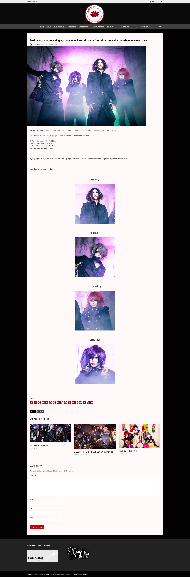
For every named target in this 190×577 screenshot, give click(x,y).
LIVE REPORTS (84, 27)
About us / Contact (143, 27)
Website (33, 517)
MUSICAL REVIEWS (98, 27)
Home (42, 27)
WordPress (77, 574)
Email (32, 508)
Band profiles (59, 27)
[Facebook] (151, 1)
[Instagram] (159, 1)
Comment (34, 475)
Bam (85, 574)
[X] (156, 1)
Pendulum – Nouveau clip (128, 451)
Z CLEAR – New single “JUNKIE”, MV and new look (94, 452)
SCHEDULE (110, 27)
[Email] (161, 1)
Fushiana (40, 411)
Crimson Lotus (39, 44)
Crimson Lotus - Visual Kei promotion (52, 574)
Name (32, 500)
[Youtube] (153, 1)
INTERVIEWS (72, 27)
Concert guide (125, 27)
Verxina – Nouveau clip (39, 445)
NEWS (49, 27)
